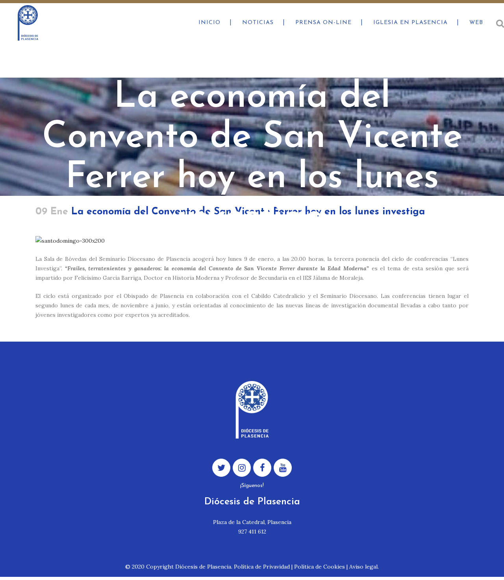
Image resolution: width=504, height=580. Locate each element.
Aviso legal (363, 566)
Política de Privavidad (262, 566)
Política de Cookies (319, 566)
